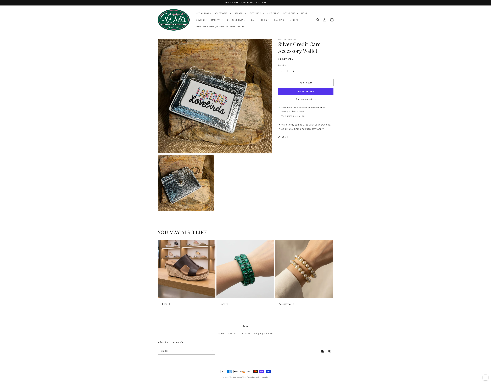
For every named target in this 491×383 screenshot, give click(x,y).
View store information (293, 115)
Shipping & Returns (264, 333)
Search (221, 333)
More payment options (306, 99)
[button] (223, 13)
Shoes (164, 303)
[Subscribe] (211, 351)
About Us (232, 333)
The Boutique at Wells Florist (241, 377)
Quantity (282, 65)
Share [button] (285, 136)
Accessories (285, 303)
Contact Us (245, 333)
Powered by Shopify (260, 377)
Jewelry (224, 303)
